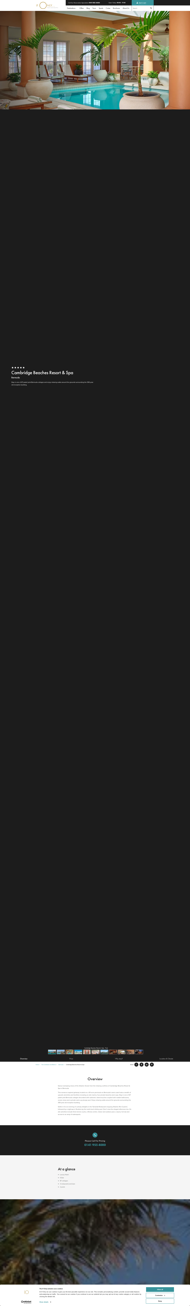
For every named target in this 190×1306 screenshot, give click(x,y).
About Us (126, 8)
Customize (159, 1295)
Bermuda (60, 1065)
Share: (132, 1065)
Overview (23, 1058)
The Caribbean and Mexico (48, 1065)
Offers (81, 8)
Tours (94, 8)
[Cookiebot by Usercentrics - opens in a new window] (26, 1302)
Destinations (71, 8)
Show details (43, 1302)
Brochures (116, 8)
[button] (136, 1065)
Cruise (108, 8)
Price (71, 1058)
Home (37, 1065)
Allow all (160, 1289)
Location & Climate (166, 1058)
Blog (88, 8)
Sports (101, 8)
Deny (160, 1301)
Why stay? (119, 1058)
